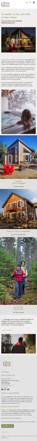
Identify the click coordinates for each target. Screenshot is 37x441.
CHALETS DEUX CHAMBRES (18, 231)
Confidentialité (4, 432)
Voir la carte (4, 387)
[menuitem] (30, 2)
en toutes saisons (18, 312)
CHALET (18, 181)
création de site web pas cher (28, 436)
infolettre (3, 437)
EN (30, 2)
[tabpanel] (18, 40)
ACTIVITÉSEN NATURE (18, 308)
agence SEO (10, 436)
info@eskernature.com (7, 385)
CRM (35, 436)
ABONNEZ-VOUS (8, 426)
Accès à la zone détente (18, 235)
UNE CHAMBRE (18, 183)
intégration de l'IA (17, 436)
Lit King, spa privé (18, 186)
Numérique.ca (4, 436)
